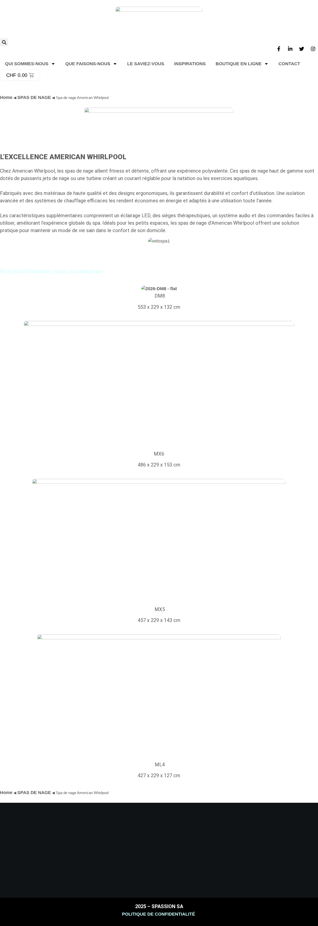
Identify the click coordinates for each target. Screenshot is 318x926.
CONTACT (289, 63)
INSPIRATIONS (190, 63)
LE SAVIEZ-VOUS (145, 63)
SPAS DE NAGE (34, 97)
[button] (4, 42)
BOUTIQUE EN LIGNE (239, 63)
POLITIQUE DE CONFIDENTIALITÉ (159, 914)
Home (6, 792)
